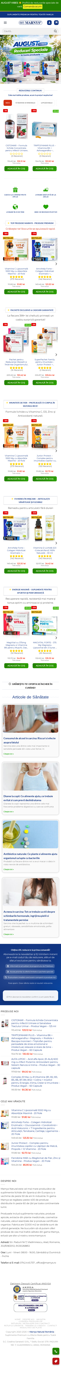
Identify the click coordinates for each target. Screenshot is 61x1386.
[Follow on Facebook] (3, 1270)
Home (18, 1319)
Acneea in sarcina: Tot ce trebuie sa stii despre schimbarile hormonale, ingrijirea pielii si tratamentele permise (29, 915)
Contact (52, 1326)
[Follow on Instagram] (8, 1270)
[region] (30, 59)
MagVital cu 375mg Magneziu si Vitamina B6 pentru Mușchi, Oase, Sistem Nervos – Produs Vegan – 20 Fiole (16, 645)
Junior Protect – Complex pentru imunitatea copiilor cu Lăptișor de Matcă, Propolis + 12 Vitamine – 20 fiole (44, 458)
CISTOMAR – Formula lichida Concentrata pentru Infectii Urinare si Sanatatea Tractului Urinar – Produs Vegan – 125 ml (16, 148)
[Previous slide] (4, 59)
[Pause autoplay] (4, 79)
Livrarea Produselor (30, 1321)
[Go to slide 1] (28, 80)
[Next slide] (57, 59)
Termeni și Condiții (35, 1326)
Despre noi (28, 1319)
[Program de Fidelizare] (55, 1361)
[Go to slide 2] (33, 80)
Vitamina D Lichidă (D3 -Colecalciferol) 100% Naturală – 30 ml (44, 550)
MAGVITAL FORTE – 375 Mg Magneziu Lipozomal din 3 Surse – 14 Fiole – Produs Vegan (44, 645)
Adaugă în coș (16, 168)
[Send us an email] (13, 1270)
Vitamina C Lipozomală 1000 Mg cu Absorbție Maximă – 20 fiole (16, 271)
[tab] (8, 103)
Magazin (41, 1319)
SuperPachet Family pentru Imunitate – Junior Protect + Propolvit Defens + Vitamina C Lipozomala (44, 362)
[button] (56, 22)
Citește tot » (9, 754)
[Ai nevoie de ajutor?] (55, 1351)
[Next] (56, 141)
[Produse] (5, 23)
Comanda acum (33, 6)
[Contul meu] (49, 22)
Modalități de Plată (31, 1328)
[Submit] (55, 31)
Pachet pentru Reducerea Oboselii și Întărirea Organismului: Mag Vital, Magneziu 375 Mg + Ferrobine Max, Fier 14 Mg (16, 362)
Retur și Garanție (13, 1326)
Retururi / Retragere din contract (30, 1323)
